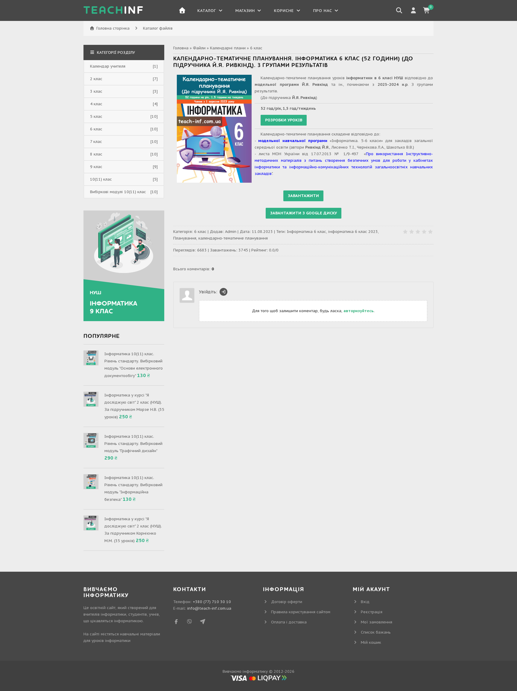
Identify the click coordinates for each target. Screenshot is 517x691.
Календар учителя (107, 66)
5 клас (96, 116)
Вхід (365, 601)
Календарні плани (228, 48)
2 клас (96, 78)
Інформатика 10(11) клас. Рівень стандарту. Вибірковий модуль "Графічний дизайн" (133, 443)
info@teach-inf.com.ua (209, 608)
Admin (230, 231)
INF (113, 10)
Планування (184, 238)
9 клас (96, 166)
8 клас (96, 154)
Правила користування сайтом (300, 611)
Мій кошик (371, 642)
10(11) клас (101, 179)
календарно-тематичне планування (233, 238)
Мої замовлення (376, 622)
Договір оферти (286, 601)
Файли (199, 48)
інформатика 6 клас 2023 (353, 231)
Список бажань (376, 632)
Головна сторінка (113, 28)
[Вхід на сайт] (223, 292)
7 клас (96, 141)
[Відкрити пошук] (399, 10)
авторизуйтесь (358, 310)
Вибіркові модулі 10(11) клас (118, 191)
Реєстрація (371, 611)
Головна (180, 48)
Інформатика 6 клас (306, 231)
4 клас (96, 103)
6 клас (256, 48)
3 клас (96, 91)
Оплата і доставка (289, 622)
